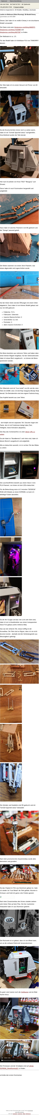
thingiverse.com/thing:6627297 (10, 32)
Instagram (20, 1113)
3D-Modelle (18, 10)
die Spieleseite (26, 4)
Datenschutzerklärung (15, 1)
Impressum (4, 1)
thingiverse (28, 1113)
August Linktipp (19, 7)
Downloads (30, 1110)
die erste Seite (4, 4)
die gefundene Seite (6, 7)
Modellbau (26, 10)
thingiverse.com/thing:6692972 (24, 27)
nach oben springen (19, 1112)
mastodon (15, 1113)
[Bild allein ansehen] (19, 64)
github (24, 1113)
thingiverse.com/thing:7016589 (10, 30)
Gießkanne (24, 992)
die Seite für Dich (15, 4)
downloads (32, 10)
